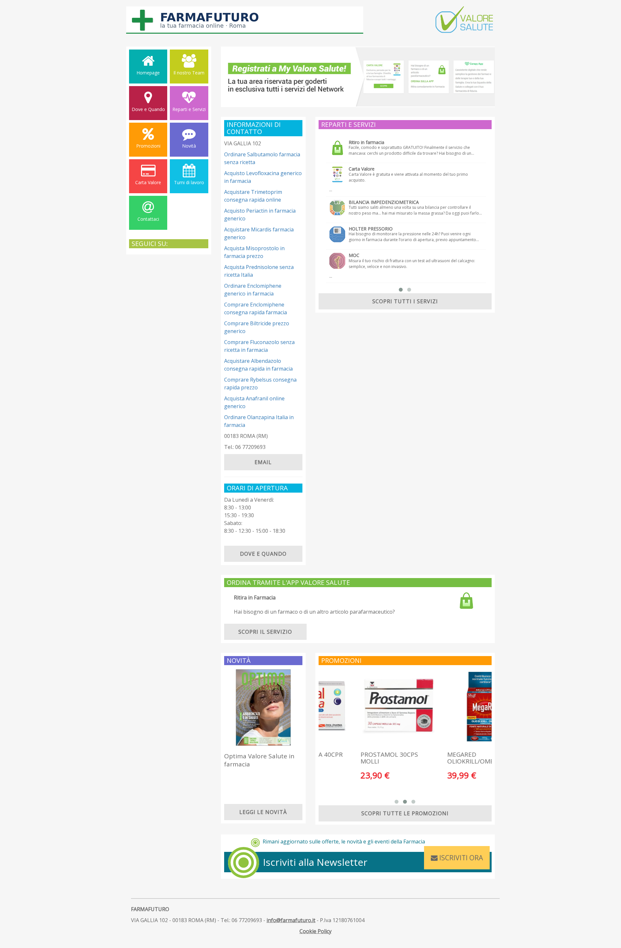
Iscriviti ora (460, 857)
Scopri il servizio (265, 631)
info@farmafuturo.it (291, 920)
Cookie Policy (316, 931)
